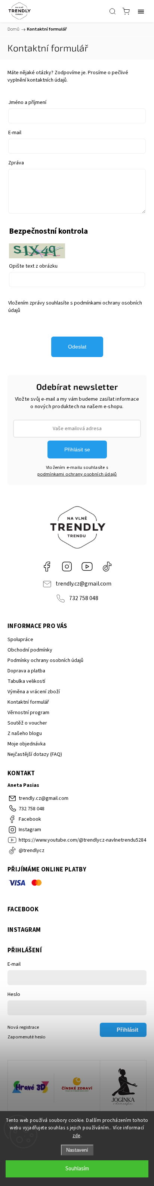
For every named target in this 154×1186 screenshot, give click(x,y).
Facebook (46, 566)
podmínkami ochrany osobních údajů (77, 474)
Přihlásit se (77, 449)
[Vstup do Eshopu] (31, 1088)
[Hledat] (112, 11)
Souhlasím (77, 1169)
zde (76, 1135)
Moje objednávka (26, 744)
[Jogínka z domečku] (123, 1088)
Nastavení (77, 1150)
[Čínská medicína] (77, 1088)
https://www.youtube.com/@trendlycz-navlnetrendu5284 (87, 566)
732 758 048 (83, 598)
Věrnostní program (28, 712)
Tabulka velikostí (26, 681)
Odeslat (77, 347)
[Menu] (140, 11)
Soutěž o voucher (27, 723)
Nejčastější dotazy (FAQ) (34, 754)
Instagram (67, 566)
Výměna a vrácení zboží (33, 691)
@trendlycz (107, 566)
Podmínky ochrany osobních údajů (45, 660)
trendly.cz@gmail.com (83, 584)
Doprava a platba (26, 671)
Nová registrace (23, 1027)
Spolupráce (20, 639)
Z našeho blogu (24, 733)
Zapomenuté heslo (26, 1037)
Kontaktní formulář (28, 702)
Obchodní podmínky (29, 650)
